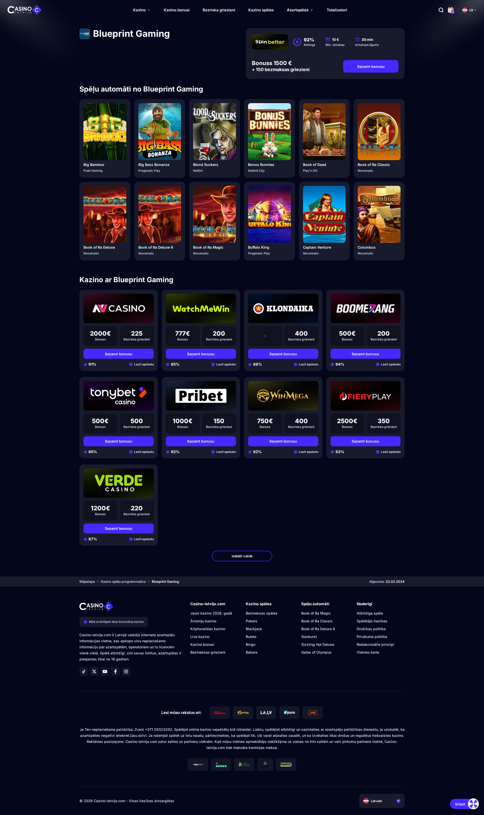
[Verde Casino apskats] (118, 483)
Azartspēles (298, 10)
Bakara (251, 652)
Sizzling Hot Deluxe (317, 644)
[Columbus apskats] (379, 214)
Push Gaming (92, 170)
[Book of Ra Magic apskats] (214, 214)
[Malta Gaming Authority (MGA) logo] (198, 764)
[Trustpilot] (221, 764)
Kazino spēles (261, 10)
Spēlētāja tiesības (372, 621)
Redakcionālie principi (375, 644)
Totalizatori (337, 10)
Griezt (460, 804)
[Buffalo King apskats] (269, 214)
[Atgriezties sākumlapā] (25, 10)
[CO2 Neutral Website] (244, 764)
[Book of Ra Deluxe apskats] (104, 214)
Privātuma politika (372, 636)
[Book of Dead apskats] (324, 131)
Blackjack (254, 629)
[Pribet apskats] (201, 395)
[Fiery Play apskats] (365, 395)
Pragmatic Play (149, 170)
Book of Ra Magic (208, 247)
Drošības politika (371, 629)
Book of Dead (314, 164)
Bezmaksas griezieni (207, 652)
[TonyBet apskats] (118, 395)
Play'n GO (310, 170)
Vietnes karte (368, 652)
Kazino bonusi (177, 10)
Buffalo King (258, 247)
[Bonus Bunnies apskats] (269, 131)
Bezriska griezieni (219, 10)
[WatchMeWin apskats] (201, 308)
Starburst (309, 636)
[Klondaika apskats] (283, 308)
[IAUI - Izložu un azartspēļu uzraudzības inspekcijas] (265, 764)
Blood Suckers (205, 164)
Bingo (250, 644)
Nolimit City (256, 170)
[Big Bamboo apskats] (104, 131)
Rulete (251, 636)
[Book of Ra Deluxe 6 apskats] (159, 214)
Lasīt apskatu (144, 364)
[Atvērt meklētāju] (441, 10)
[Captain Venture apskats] (324, 214)
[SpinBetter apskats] (270, 41)
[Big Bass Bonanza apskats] (159, 131)
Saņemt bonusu (371, 66)
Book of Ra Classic (374, 164)
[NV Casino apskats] (118, 308)
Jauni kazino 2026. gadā (211, 613)
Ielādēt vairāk (242, 556)
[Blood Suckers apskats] (214, 131)
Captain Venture (317, 247)
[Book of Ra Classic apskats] (379, 131)
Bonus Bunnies (261, 164)
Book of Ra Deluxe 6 (155, 247)
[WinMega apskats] (283, 395)
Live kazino (199, 636)
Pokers (251, 621)
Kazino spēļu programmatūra (123, 581)
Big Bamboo (93, 164)
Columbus (367, 247)
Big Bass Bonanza (153, 164)
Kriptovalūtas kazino (207, 629)
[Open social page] (83, 671)
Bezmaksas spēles (262, 613)
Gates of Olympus (316, 652)
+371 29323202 (158, 729)
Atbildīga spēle (370, 613)
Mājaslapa (87, 581)
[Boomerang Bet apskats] (365, 308)
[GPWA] (286, 764)
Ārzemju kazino (203, 621)
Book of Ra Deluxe (99, 247)
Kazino (139, 10)
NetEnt (198, 170)
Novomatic (365, 170)
